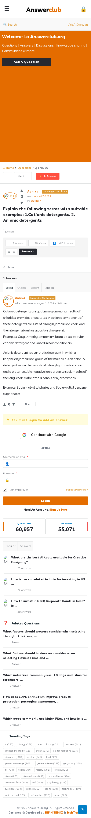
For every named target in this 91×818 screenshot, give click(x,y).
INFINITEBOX (54, 812)
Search (12, 24)
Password (10, 473)
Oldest (21, 287)
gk (9, 769)
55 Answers (24, 568)
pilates (11, 776)
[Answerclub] (45, 9)
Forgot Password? (77, 489)
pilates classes (33, 776)
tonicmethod (40, 795)
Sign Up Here (58, 509)
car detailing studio (18, 750)
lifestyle (61, 769)
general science (48, 763)
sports (51, 788)
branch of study (49, 744)
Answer (28, 251)
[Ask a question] (82, 809)
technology (71, 788)
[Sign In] (83, 9)
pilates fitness (59, 776)
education (14, 757)
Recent (34, 287)
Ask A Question (78, 24)
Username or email (15, 456)
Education (35, 200)
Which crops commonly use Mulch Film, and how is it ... (45, 718)
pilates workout (16, 782)
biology (25, 744)
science (33, 788)
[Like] (21, 190)
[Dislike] (21, 202)
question (9, 231)
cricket (42, 750)
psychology (56, 782)
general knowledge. (19, 763)
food (52, 757)
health (25, 769)
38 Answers (24, 611)
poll (37, 782)
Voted (9, 287)
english (35, 757)
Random (49, 287)
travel (60, 795)
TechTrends (75, 812)
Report (12, 267)
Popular (10, 546)
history (43, 769)
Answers (25, 546)
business (73, 744)
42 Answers (24, 589)
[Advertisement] (45, 111)
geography (72, 763)
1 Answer (15, 642)
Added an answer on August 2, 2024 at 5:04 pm (41, 303)
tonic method (15, 795)
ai (9, 744)
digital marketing (65, 750)
